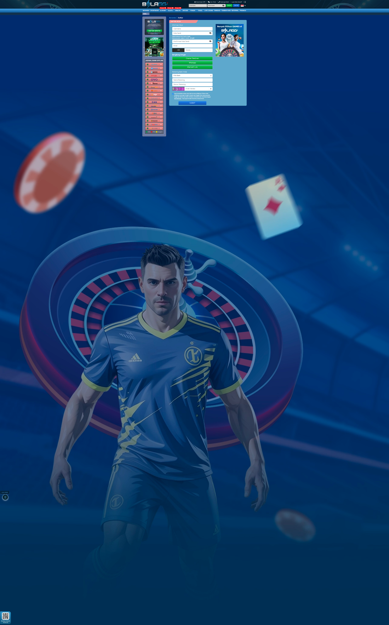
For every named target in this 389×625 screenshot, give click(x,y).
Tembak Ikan (226, 10)
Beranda (146, 10)
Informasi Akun (177, 25)
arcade (185, 10)
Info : (145, 14)
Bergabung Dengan (179, 55)
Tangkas (217, 10)
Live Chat (213, 2)
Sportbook (154, 10)
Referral (235, 10)
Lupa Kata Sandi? (237, 2)
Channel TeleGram (192, 58)
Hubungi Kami (224, 2)
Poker (192, 10)
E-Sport (163, 10)
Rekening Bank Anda (179, 72)
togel (200, 10)
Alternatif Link (192, 67)
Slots (170, 10)
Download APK (201, 2)
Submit (192, 103)
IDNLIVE (178, 10)
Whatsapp (192, 63)
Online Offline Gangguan (154, 131)
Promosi (243, 10)
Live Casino (209, 10)
